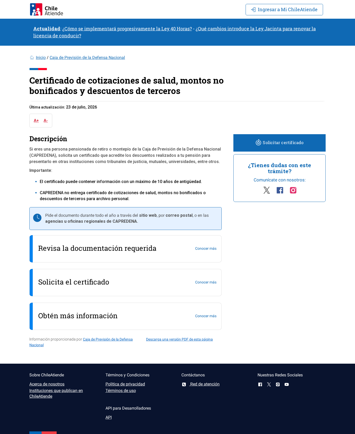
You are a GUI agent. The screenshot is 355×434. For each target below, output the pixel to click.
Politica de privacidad (125, 384)
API (109, 417)
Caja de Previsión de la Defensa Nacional (87, 57)
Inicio (41, 57)
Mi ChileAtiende (288, 9)
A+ (36, 120)
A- (46, 120)
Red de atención (204, 384)
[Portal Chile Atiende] (46, 9)
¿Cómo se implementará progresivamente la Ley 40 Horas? (127, 28)
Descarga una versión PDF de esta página (179, 339)
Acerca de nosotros (46, 384)
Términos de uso (121, 390)
